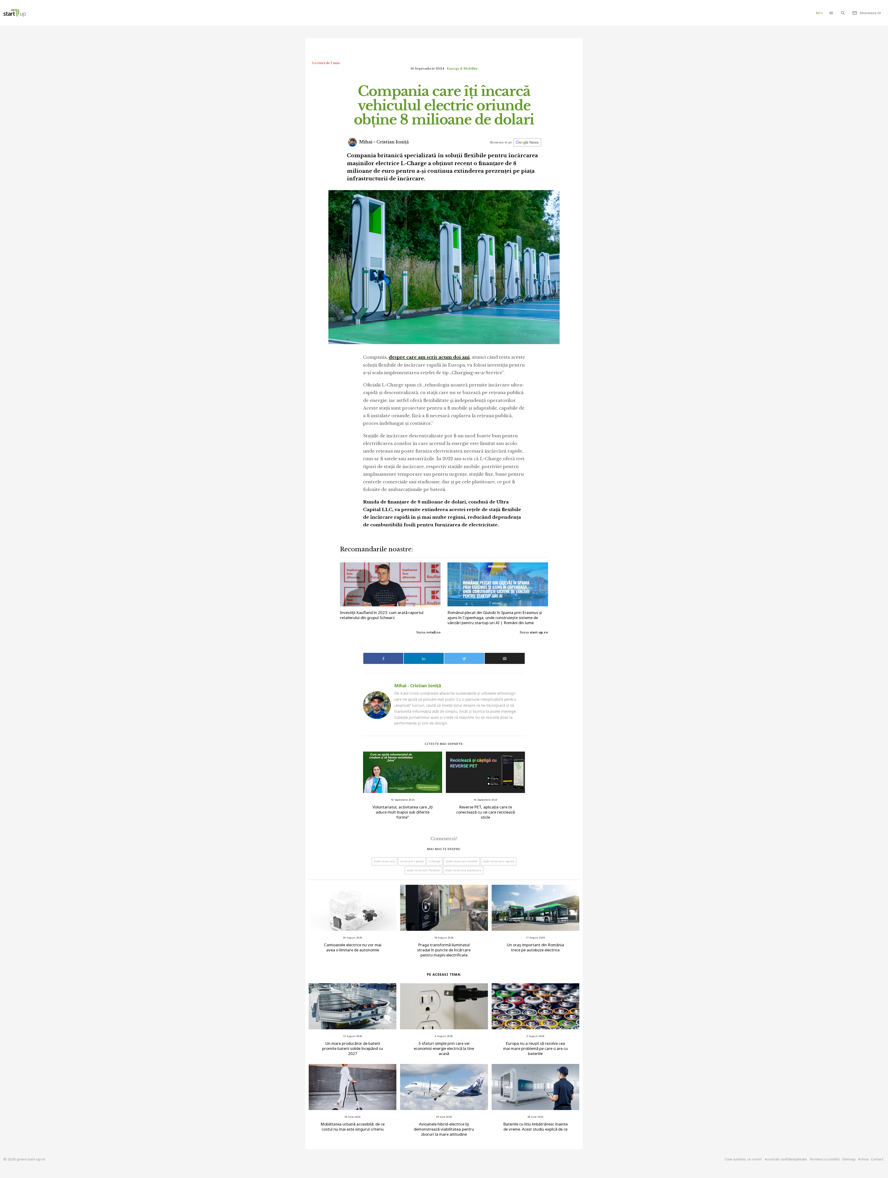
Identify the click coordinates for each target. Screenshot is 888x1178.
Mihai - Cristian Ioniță (383, 142)
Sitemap (849, 1159)
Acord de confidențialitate (786, 1159)
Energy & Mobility (462, 69)
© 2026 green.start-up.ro (24, 1159)
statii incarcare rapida (499, 861)
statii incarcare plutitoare (463, 870)
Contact (877, 1159)
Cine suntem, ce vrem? (743, 1159)
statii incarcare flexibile (423, 870)
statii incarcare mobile (462, 861)
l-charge (435, 861)
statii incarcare (384, 861)
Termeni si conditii (824, 1159)
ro (818, 12)
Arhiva (863, 1159)
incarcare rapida (412, 861)
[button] (831, 13)
